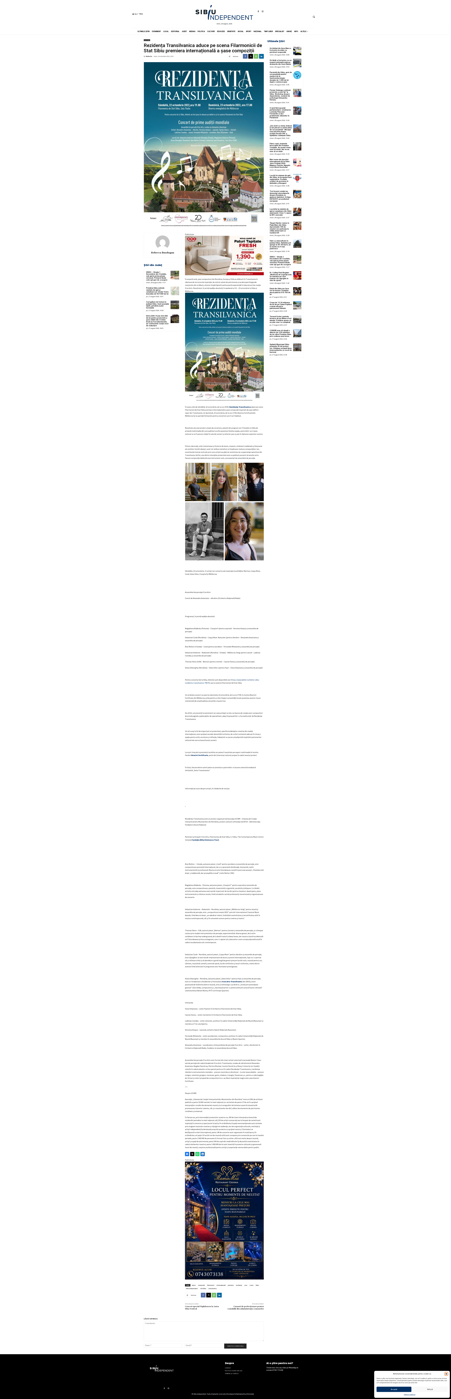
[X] (250, 56)
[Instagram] (262, 11)
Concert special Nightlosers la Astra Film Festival (202, 1307)
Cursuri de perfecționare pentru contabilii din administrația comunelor (245, 1307)
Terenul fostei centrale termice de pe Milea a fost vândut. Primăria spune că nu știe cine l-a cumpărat (280, 319)
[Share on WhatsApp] (197, 1154)
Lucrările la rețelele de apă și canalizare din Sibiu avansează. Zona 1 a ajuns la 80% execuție (280, 212)
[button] (446, 1374)
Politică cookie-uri (409, 1394)
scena (251, 1285)
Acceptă (394, 1389)
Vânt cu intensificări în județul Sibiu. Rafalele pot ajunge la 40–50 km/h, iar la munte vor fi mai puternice (280, 245)
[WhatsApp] (256, 56)
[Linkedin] (261, 56)
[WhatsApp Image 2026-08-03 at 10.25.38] (224, 255)
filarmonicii (210, 1285)
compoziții (201, 1285)
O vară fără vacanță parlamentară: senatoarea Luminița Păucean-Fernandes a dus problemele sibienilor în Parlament (280, 113)
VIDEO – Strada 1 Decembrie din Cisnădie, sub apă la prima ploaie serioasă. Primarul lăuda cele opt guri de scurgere (156, 276)
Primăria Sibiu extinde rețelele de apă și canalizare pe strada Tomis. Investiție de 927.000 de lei (157, 291)
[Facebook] (258, 11)
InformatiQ (250, 1394)
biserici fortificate (199, 755)
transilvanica (212, 1288)
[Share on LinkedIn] (202, 1154)
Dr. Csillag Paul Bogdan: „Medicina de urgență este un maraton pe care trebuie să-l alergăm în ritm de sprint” (281, 276)
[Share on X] (192, 1154)
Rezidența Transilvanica (240, 407)
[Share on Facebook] (187, 1154)
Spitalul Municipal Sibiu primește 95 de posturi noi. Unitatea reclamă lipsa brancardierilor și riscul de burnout (281, 348)
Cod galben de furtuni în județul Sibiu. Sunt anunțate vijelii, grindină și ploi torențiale (157, 305)
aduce (194, 1285)
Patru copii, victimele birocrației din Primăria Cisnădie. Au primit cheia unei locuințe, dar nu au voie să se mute (280, 147)
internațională (221, 1285)
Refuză (430, 1389)
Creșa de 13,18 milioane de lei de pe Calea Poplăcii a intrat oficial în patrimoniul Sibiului (281, 305)
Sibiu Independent (192, 1288)
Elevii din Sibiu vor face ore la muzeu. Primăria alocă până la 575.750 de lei (280, 292)
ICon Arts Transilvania (232, 981)
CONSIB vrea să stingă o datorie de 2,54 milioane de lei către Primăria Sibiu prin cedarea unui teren (280, 333)
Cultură (147, 40)
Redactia (149, 56)
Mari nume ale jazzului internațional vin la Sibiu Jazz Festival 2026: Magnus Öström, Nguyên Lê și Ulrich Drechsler (280, 163)
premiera (231, 1285)
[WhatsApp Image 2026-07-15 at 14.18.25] (224, 1221)
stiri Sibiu (203, 1288)
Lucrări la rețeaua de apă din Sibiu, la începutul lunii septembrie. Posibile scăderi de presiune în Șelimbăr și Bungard (281, 179)
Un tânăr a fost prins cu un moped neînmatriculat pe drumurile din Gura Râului (281, 62)
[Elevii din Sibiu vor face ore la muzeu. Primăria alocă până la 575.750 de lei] (297, 291)
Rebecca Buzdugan (162, 253)
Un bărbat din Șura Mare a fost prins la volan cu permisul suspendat (280, 50)
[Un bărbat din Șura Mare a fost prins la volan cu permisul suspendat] (297, 51)
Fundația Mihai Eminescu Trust (205, 840)
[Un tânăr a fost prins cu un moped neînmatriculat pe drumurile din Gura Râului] (297, 63)
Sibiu (257, 1285)
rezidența (239, 1285)
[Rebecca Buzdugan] (163, 242)
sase (245, 1285)
